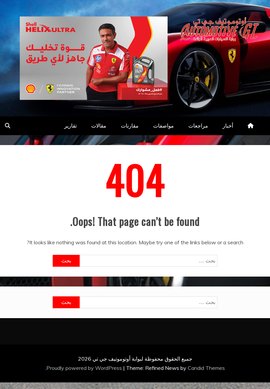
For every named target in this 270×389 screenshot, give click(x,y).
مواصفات (163, 125)
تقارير (70, 125)
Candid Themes (206, 368)
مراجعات (198, 125)
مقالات (98, 125)
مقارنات (130, 125)
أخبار (228, 125)
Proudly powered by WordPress (84, 368)
